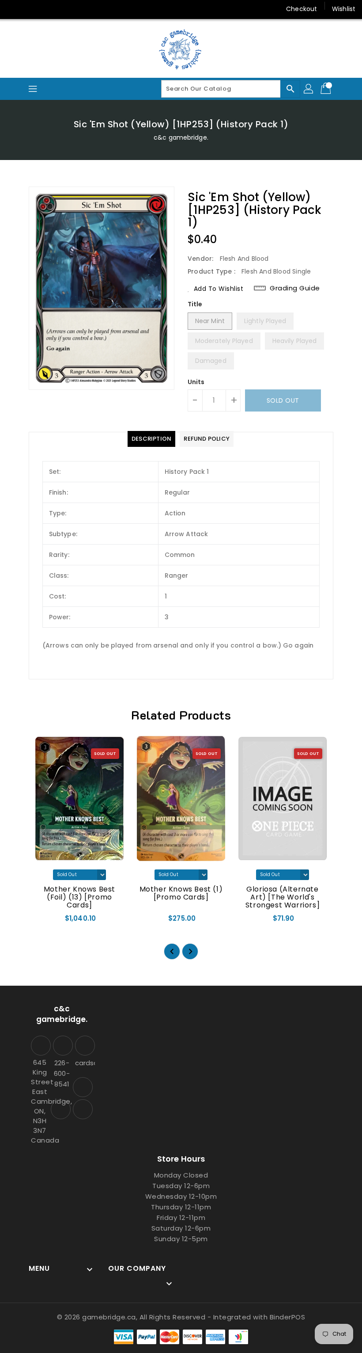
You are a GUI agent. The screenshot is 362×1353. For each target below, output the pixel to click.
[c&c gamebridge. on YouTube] (31, 8)
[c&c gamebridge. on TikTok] (47, 8)
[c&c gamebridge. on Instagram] (14, 8)
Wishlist (343, 8)
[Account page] (309, 89)
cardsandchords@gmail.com (84, 1062)
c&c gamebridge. (181, 137)
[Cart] (327, 89)
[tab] (151, 439)
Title (195, 304)
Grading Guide (295, 288)
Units (196, 382)
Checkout (301, 8)
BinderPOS (287, 1317)
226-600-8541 (61, 1073)
